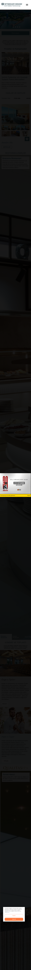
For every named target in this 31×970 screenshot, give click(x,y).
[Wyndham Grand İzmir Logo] (12, 5)
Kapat (28, 495)
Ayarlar (13, 915)
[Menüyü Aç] (27, 4)
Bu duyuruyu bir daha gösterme (8, 495)
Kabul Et (14, 919)
